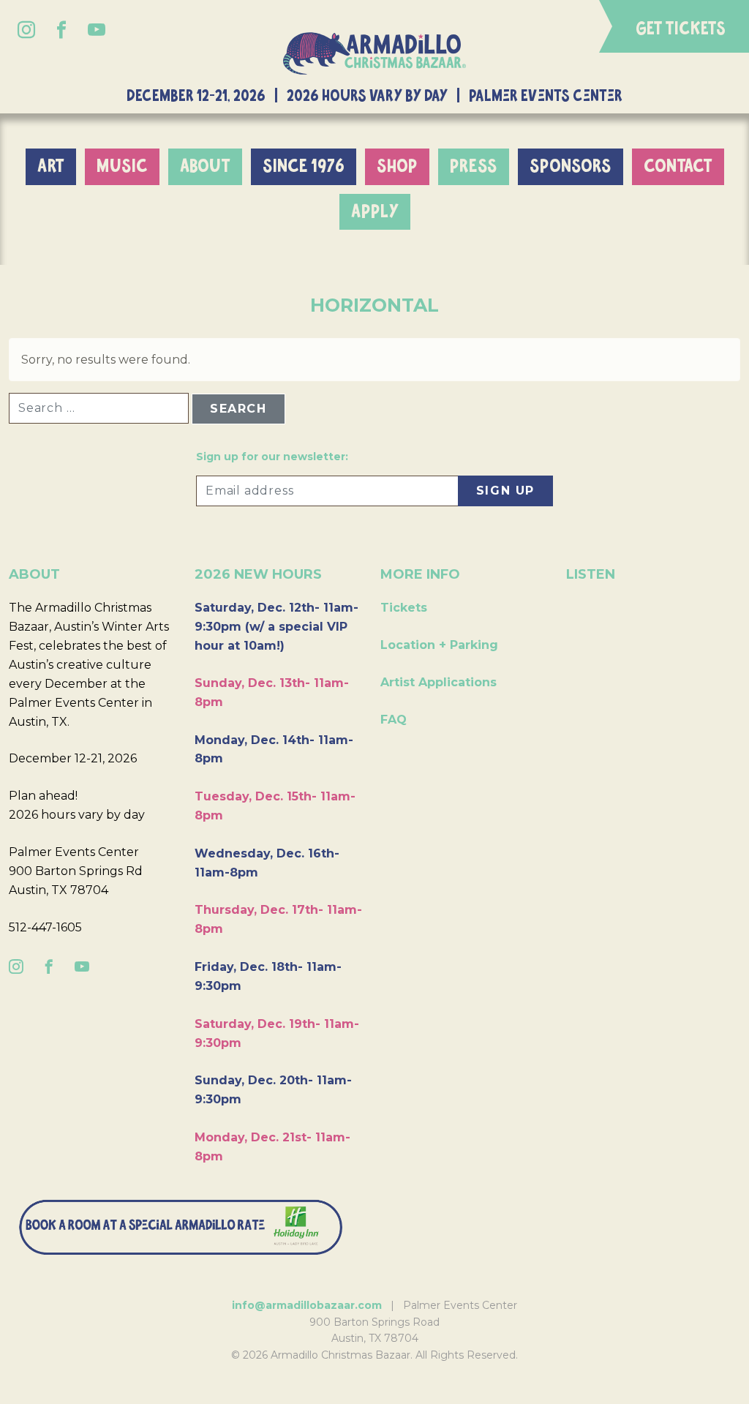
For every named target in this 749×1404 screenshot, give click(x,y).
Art (50, 166)
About (205, 166)
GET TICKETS (681, 29)
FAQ (393, 720)
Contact (678, 166)
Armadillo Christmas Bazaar (374, 54)
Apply (375, 211)
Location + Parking (439, 645)
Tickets (403, 608)
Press (473, 166)
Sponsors (570, 166)
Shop (397, 166)
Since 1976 (304, 166)
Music (122, 166)
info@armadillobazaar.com (307, 1305)
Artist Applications (438, 682)
